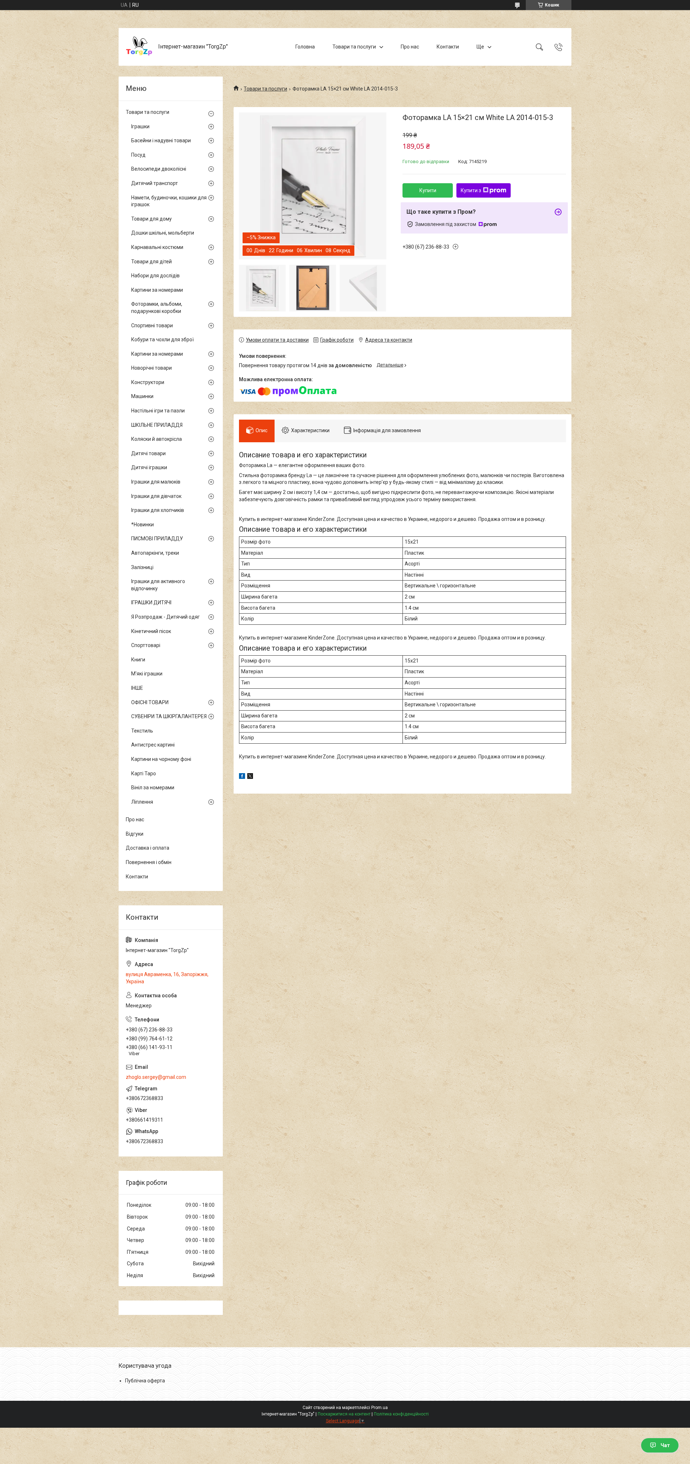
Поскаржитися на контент (344, 1414)
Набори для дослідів (155, 275)
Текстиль (142, 731)
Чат (665, 1445)
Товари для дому (151, 219)
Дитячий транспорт (154, 183)
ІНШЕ (137, 688)
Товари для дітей (151, 261)
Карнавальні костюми (157, 247)
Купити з (471, 190)
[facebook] (242, 777)
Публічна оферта (145, 1381)
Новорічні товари (151, 368)
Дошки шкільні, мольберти (162, 233)
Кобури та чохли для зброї (162, 339)
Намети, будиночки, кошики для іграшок (169, 201)
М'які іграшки (146, 673)
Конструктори (147, 382)
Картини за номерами (157, 290)
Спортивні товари (152, 325)
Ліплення (142, 802)
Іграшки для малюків (155, 482)
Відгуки (134, 834)
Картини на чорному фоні (161, 759)
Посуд (138, 155)
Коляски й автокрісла (156, 439)
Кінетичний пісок (151, 631)
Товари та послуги (354, 47)
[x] (250, 777)
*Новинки (142, 524)
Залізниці (142, 567)
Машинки (142, 396)
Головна (305, 47)
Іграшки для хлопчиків (157, 510)
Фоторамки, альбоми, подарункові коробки (156, 307)
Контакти (448, 47)
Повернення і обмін (148, 862)
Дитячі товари (148, 453)
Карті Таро (143, 773)
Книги (138, 659)
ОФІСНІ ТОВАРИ (150, 702)
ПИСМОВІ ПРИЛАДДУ (157, 538)
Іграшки (140, 126)
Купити (427, 190)
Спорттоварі (145, 645)
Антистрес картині (153, 745)
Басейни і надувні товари (161, 140)
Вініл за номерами (152, 787)
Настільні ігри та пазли (158, 411)
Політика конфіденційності (401, 1414)
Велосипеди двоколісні (158, 169)
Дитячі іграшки (149, 467)
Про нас (410, 47)
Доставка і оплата (147, 848)
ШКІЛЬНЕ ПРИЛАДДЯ (157, 425)
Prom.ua (379, 1407)
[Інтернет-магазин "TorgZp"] (139, 46)
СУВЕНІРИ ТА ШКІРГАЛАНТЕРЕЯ (169, 716)
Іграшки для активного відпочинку (158, 584)
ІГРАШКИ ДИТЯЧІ (151, 602)
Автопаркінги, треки (155, 553)
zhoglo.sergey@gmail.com (156, 1077)
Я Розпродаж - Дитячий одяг (165, 617)
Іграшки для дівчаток (156, 496)
